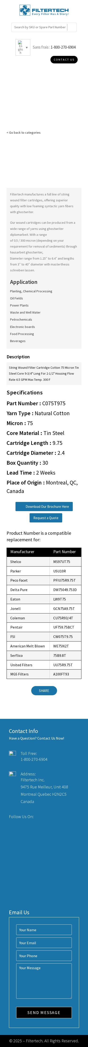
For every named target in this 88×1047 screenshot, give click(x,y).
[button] (44, 506)
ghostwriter (25, 212)
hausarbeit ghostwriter (26, 252)
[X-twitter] (49, 816)
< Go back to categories (24, 132)
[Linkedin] (57, 816)
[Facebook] (40, 816)
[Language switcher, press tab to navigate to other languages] (22, 47)
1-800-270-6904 (63, 47)
